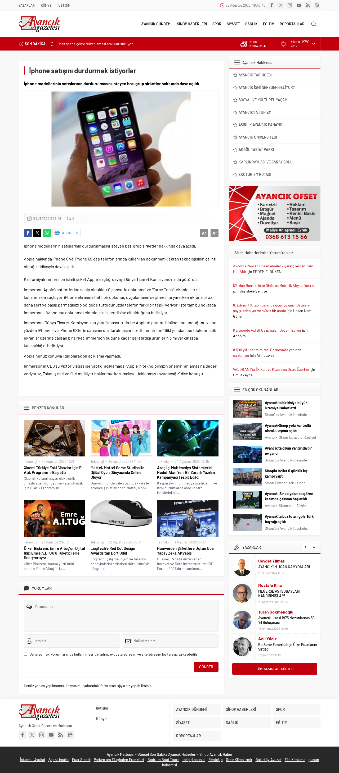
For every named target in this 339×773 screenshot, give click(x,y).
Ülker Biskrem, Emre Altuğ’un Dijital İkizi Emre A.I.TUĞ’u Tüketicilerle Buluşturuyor (54, 553)
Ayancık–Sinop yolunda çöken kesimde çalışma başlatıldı (289, 496)
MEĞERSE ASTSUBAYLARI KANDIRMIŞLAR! (279, 593)
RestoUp (215, 759)
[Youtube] (298, 5)
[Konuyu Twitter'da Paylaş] (37, 233)
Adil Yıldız (267, 638)
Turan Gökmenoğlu (275, 611)
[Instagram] (289, 5)
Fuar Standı (81, 759)
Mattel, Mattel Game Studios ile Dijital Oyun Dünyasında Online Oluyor (117, 472)
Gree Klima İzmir (239, 759)
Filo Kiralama (295, 759)
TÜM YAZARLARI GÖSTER (274, 669)
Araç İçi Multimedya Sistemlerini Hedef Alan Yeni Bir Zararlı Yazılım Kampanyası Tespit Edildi (186, 472)
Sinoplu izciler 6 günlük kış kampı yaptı (286, 473)
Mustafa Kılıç (270, 585)
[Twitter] (280, 5)
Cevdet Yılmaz (271, 560)
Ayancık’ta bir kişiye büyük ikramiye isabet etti (286, 405)
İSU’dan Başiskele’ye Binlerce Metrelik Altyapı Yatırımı (274, 285)
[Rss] (307, 5)
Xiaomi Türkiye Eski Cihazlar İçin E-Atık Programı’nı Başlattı (53, 470)
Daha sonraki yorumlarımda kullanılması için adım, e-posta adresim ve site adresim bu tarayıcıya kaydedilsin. (115, 654)
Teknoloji (30, 461)
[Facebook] (271, 5)
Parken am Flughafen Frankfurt (119, 759)
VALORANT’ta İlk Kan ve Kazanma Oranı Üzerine (271, 369)
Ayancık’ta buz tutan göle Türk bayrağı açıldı (289, 519)
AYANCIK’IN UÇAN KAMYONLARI (284, 567)
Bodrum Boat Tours (163, 759)
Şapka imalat (58, 759)
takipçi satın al (193, 759)
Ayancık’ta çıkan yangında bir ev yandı (288, 451)
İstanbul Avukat (32, 759)
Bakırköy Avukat (269, 759)
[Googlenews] (316, 5)
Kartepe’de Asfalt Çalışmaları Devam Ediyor (267, 330)
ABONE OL (70, 233)
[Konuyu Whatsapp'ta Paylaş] (47, 233)
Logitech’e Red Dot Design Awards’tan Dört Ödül (113, 550)
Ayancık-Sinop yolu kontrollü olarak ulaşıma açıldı (288, 428)
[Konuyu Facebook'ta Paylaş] (28, 233)
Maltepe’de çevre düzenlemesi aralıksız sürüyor (96, 44)
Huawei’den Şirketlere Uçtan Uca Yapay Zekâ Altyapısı (185, 550)
